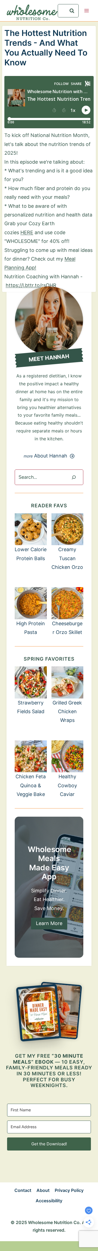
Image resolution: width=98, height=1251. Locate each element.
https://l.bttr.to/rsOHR (31, 285)
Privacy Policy (69, 1190)
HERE (26, 232)
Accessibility (49, 1200)
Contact (22, 1190)
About (43, 1190)
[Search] (74, 477)
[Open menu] (86, 11)
